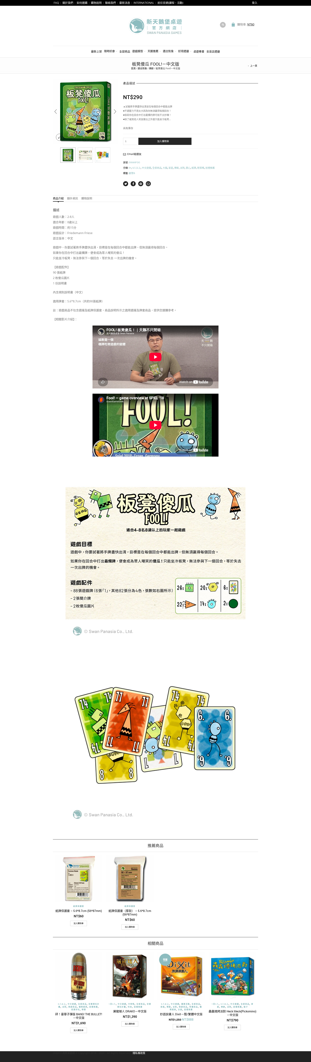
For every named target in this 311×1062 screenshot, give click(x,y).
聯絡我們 (110, 2)
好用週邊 (183, 51)
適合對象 (168, 51)
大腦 (165, 167)
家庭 (170, 167)
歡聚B (132, 173)
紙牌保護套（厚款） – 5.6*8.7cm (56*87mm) (130, 912)
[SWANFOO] (68, 155)
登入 (254, 2)
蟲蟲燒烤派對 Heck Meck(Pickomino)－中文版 (232, 1013)
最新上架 (96, 51)
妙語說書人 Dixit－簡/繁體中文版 (181, 1014)
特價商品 (193, 1007)
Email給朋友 (134, 154)
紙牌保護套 (78, 906)
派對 (182, 167)
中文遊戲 (146, 167)
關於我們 (67, 2)
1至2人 (112, 1004)
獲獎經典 (83, 1007)
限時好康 (109, 51)
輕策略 (200, 167)
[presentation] (55, 111)
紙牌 (193, 167)
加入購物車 (163, 141)
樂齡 (151, 68)
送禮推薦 (210, 167)
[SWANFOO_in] (85, 155)
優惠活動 (185, 1004)
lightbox (59, 137)
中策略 (131, 1004)
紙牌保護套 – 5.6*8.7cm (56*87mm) (78, 911)
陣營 (84, 1009)
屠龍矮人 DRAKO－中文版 (130, 1011)
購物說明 (96, 2)
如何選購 (82, 2)
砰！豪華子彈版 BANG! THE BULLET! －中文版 (78, 1016)
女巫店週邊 (213, 51)
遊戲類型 (137, 51)
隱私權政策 (139, 1053)
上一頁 (253, 65)
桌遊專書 (198, 51)
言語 (180, 1009)
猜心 (188, 167)
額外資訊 (72, 198)
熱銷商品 (72, 1007)
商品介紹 (58, 198)
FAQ (56, 2)
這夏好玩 (75, 1009)
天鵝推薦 (153, 51)
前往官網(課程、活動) (170, 2)
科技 (130, 1007)
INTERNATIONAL (144, 2)
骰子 (246, 1007)
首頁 (133, 68)
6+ (130, 167)
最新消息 (124, 2)
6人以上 (136, 167)
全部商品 (124, 51)
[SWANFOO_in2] (102, 155)
